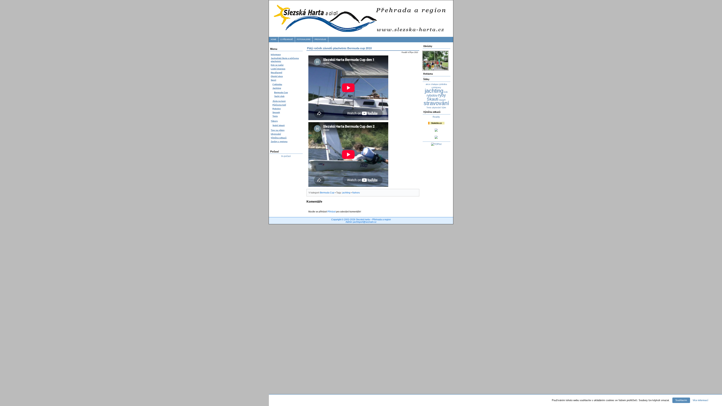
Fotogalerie (304, 39)
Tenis (275, 116)
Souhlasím (681, 400)
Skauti (432, 99)
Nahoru (356, 192)
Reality (436, 117)
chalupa (434, 84)
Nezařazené (276, 72)
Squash (276, 112)
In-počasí (286, 156)
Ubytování (276, 134)
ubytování (436, 107)
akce (428, 84)
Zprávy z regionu (279, 141)
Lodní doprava (278, 69)
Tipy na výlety (277, 130)
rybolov (432, 95)
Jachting (276, 88)
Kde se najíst (277, 65)
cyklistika (442, 84)
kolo (446, 92)
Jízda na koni (279, 101)
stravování (436, 103)
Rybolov (276, 109)
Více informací (700, 400)
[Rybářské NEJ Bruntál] (436, 138)
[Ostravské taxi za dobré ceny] (436, 131)
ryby (442, 95)
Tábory (274, 121)
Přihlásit (331, 211)
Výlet (443, 107)
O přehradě (286, 39)
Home (273, 39)
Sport (273, 80)
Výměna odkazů (279, 138)
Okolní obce (277, 76)
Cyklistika (277, 84)
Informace (276, 54)
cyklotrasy (436, 87)
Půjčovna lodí (279, 105)
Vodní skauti (278, 125)
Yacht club (279, 96)
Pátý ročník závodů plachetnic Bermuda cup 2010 (339, 48)
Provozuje (320, 39)
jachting (434, 91)
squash (442, 100)
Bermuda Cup (281, 92)
